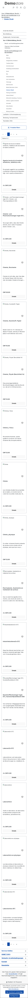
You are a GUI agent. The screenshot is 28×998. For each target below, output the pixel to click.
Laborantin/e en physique (12, 855)
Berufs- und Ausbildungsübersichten (14, 43)
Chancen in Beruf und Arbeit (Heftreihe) (12, 47)
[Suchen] (13, 7)
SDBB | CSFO (6, 954)
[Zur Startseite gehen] (14, 3)
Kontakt (4, 961)
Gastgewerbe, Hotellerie (12, 60)
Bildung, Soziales (10, 111)
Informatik (8, 103)
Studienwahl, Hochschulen (11, 37)
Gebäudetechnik (10, 76)
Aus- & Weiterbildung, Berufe (12, 40)
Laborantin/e (7, 802)
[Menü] (3, 7)
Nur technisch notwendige (14, 992)
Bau (7, 74)
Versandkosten (13, 974)
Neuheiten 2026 (7, 121)
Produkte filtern (15, 127)
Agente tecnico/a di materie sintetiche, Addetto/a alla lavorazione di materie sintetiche (12, 161)
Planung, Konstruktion (11, 92)
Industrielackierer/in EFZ (11, 641)
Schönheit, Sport (10, 66)
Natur (7, 55)
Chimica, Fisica (8, 428)
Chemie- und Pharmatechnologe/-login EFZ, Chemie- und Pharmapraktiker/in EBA (13, 215)
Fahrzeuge (8, 82)
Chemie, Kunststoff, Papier (12, 321)
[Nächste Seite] (13, 134)
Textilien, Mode (9, 63)
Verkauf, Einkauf (9, 95)
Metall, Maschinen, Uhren (12, 87)
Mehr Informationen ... (14, 989)
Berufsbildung (7, 34)
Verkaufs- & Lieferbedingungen (12, 958)
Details (14, 189)
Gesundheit (9, 108)
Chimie (5, 481)
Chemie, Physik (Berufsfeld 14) (13, 374)
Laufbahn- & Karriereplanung (12, 114)
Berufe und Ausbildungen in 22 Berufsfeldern (13, 51)
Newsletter (5, 965)
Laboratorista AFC (9, 908)
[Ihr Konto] (21, 7)
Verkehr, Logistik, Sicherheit (12, 100)
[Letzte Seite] (16, 134)
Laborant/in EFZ (8, 748)
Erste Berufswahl (8, 31)
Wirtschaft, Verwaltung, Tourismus (14, 98)
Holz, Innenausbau (10, 79)
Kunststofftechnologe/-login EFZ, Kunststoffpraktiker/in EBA (14, 695)
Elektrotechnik (9, 84)
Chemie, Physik (10, 90)
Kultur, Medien (9, 106)
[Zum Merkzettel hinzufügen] (22, 155)
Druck (7, 71)
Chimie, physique (9, 534)
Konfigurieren (14, 996)
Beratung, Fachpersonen (10, 117)
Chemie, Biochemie (9, 267)
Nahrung (8, 58)
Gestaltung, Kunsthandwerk (12, 68)
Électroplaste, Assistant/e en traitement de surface (13, 589)
